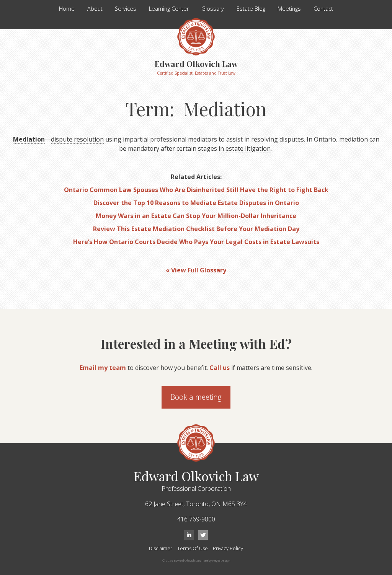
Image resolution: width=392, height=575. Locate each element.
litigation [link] (258, 148)
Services (125, 8)
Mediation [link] (29, 139)
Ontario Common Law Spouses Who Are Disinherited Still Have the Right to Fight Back (196, 190)
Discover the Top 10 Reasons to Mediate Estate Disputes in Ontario (196, 203)
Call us (219, 367)
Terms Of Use (192, 548)
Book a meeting (196, 397)
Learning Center (169, 8)
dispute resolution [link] (77, 139)
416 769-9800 (196, 519)
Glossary (212, 8)
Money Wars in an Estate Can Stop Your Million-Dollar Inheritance (196, 216)
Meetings (289, 8)
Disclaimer (160, 548)
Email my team (103, 367)
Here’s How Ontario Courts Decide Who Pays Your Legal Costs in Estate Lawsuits (196, 242)
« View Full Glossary (196, 270)
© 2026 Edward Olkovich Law (181, 560)
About (95, 8)
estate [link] (234, 148)
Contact (323, 8)
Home (67, 8)
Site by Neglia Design (217, 560)
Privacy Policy (228, 548)
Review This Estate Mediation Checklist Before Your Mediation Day (196, 229)
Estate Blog (251, 8)
